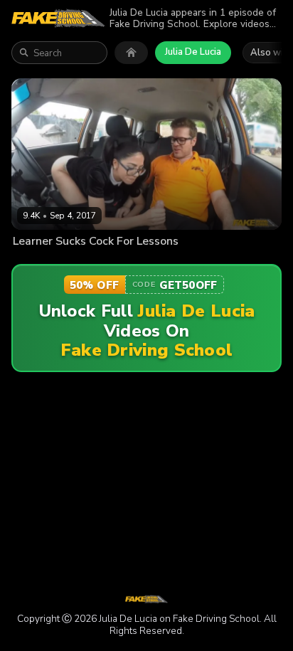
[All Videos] (131, 52)
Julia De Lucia (193, 52)
